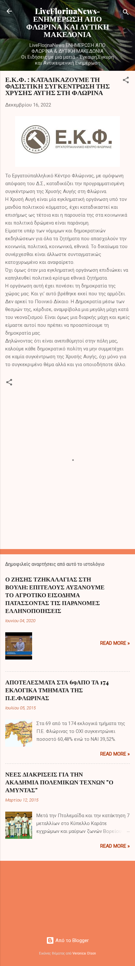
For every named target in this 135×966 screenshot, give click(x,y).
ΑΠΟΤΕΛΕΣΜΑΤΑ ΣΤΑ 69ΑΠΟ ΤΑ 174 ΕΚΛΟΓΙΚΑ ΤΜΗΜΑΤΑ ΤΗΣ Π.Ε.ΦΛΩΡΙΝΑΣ (57, 690)
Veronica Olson (84, 953)
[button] (126, 81)
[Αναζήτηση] (126, 13)
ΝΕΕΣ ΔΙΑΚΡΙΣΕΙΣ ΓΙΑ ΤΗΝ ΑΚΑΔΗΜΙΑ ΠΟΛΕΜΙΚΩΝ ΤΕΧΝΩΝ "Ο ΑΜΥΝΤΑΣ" (59, 782)
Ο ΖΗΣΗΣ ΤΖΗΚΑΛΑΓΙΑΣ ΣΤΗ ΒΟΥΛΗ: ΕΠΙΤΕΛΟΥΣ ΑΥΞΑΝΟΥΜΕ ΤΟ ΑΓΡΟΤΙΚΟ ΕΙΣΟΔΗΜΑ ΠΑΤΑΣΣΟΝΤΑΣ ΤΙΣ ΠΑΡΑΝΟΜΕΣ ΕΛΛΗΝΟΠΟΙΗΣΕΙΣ (55, 595)
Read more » (115, 643)
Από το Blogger (71, 940)
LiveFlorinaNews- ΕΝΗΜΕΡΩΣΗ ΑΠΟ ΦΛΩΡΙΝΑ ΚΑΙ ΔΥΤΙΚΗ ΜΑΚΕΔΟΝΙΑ (67, 22)
